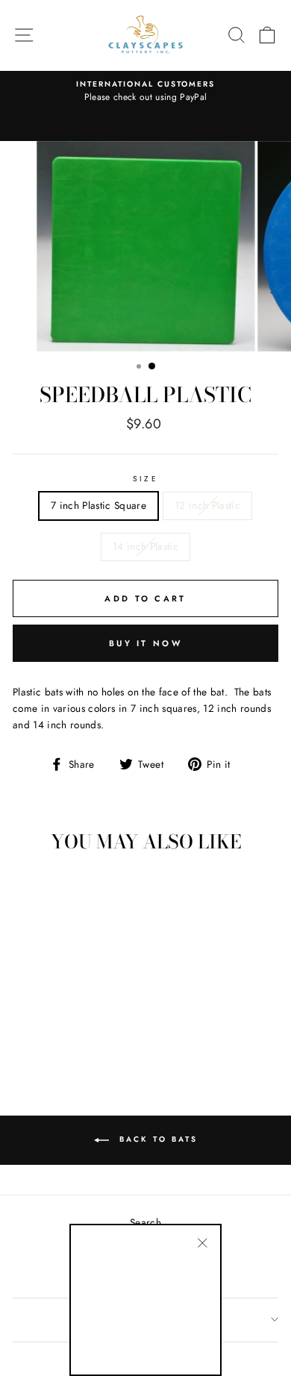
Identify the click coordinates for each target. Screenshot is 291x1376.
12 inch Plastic (207, 505)
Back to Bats (156, 1139)
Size (145, 478)
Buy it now (145, 643)
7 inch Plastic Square (98, 505)
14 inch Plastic (145, 546)
